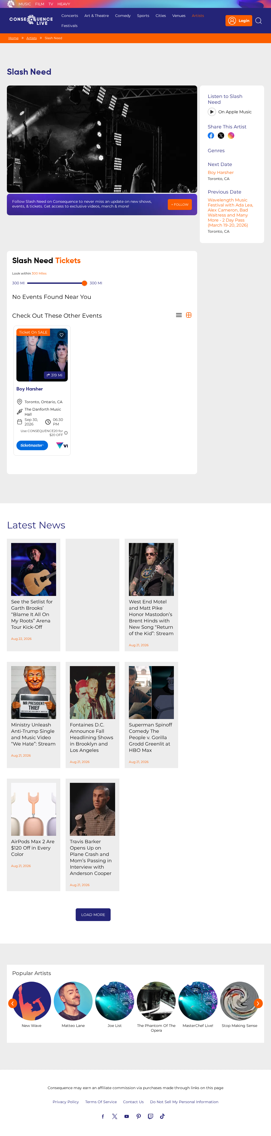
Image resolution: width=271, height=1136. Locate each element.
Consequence (11, 4)
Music (25, 4)
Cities (161, 15)
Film (39, 4)
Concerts (69, 15)
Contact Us (133, 1101)
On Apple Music (235, 111)
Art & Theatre (96, 15)
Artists (198, 15)
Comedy (123, 15)
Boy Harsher (221, 172)
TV (50, 4)
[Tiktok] (168, 1115)
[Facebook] (109, 1115)
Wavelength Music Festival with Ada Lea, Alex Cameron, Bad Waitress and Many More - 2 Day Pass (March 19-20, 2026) (230, 212)
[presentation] (12, 1003)
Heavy (63, 4)
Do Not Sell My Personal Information (184, 1101)
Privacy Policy (66, 1101)
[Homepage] (33, 21)
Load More (93, 914)
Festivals (69, 25)
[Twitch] (156, 1115)
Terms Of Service (101, 1101)
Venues (179, 15)
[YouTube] (133, 1115)
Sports (143, 15)
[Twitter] (121, 1115)
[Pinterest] (144, 1115)
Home (13, 38)
